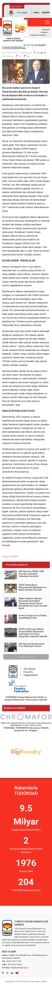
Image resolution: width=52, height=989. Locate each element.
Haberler (44, 32)
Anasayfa (46, 29)
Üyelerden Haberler (38, 35)
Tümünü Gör (26, 657)
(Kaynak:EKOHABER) (10, 556)
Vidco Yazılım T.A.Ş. (26, 985)
